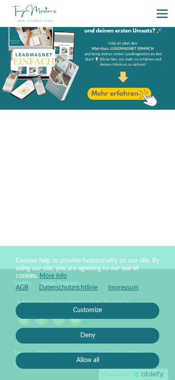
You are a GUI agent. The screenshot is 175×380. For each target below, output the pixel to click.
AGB (22, 288)
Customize (87, 310)
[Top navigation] (162, 13)
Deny (87, 335)
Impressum (123, 288)
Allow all (87, 360)
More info (53, 276)
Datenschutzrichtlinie (68, 288)
